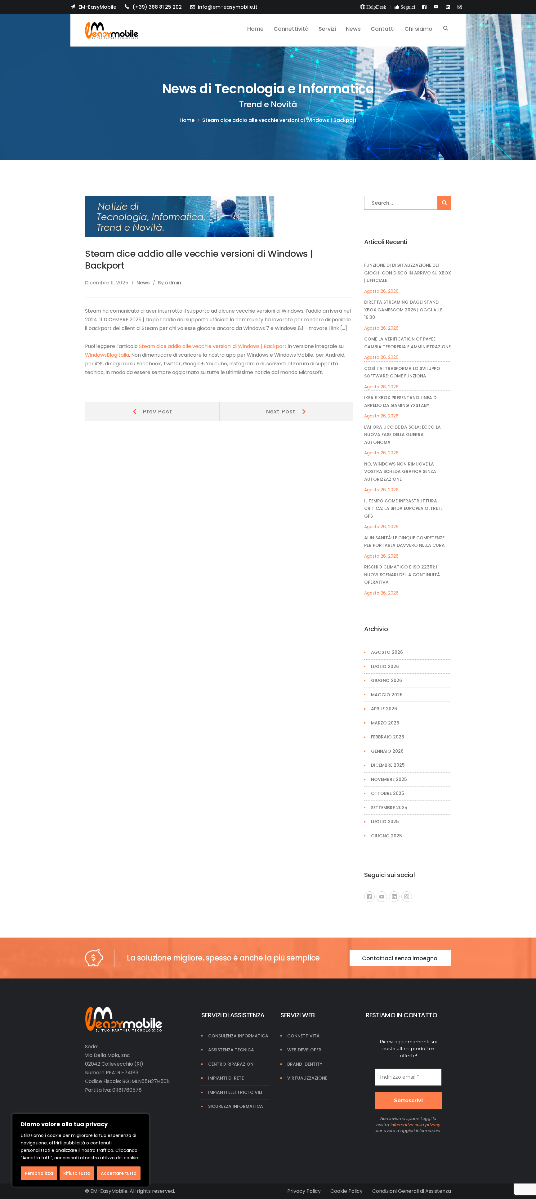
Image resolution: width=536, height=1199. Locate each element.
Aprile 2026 (384, 709)
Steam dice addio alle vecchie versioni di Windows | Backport (213, 346)
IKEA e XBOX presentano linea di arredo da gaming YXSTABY (401, 401)
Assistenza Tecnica (231, 1050)
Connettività (303, 1036)
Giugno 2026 (386, 680)
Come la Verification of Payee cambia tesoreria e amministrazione (407, 343)
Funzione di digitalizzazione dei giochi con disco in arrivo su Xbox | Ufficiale (407, 272)
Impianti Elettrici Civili (235, 1092)
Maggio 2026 (387, 695)
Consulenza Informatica (238, 1036)
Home (187, 120)
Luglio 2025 (385, 821)
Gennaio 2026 (387, 751)
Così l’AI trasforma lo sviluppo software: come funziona (402, 372)
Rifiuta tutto (76, 1173)
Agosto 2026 (387, 652)
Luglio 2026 (385, 666)
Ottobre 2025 (387, 793)
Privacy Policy (304, 1191)
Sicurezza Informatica (235, 1106)
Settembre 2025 (389, 808)
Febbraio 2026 (387, 737)
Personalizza (39, 1173)
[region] (80, 1150)
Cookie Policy (346, 1191)
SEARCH (445, 29)
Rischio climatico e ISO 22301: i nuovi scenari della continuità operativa (402, 574)
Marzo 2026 (385, 723)
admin (173, 282)
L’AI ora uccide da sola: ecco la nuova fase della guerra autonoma (402, 434)
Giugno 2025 (386, 836)
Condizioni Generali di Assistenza (411, 1191)
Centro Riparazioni (231, 1064)
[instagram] (406, 896)
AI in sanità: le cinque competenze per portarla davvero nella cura (404, 542)
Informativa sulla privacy (415, 1125)
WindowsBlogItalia (107, 355)
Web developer (304, 1050)
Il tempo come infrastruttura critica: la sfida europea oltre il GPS (403, 508)
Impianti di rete (226, 1078)
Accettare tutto (118, 1173)
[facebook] (369, 896)
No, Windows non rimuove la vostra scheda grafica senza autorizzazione (400, 471)
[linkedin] (394, 896)
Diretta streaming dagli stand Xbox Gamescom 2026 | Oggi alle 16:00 (403, 309)
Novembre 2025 (389, 779)
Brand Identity (304, 1064)
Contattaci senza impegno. (400, 958)
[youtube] (382, 896)
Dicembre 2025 (388, 765)
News (143, 282)
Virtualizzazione (307, 1078)
